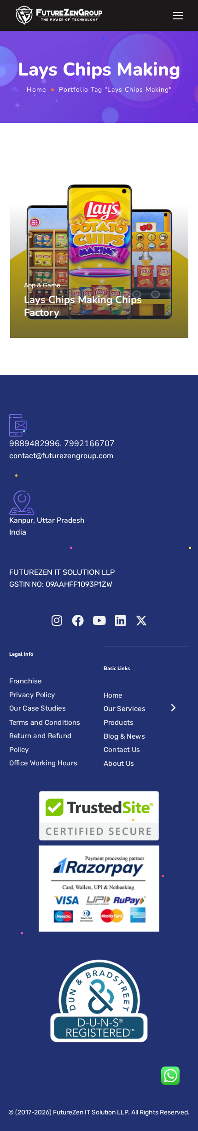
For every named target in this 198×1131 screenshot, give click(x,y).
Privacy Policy (32, 695)
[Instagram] (57, 620)
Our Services (124, 709)
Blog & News (124, 736)
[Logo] (59, 15)
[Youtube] (99, 620)
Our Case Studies (37, 709)
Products (119, 722)
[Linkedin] (120, 620)
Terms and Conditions (44, 722)
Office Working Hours (43, 763)
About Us (119, 763)
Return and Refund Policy (40, 743)
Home (36, 89)
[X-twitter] (141, 620)
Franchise (25, 681)
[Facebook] (78, 620)
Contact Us (122, 750)
